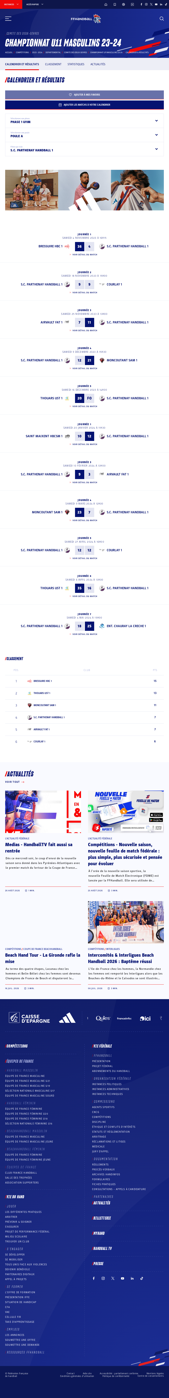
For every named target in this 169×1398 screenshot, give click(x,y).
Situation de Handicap (20, 1302)
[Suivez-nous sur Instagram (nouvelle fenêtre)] (146, 4)
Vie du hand (15, 1197)
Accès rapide (32, 4)
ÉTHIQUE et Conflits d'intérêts (113, 1126)
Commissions (104, 1101)
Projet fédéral (102, 1066)
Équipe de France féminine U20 (26, 1113)
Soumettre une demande (22, 1344)
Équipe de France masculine (25, 1076)
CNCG (95, 1112)
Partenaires (104, 1196)
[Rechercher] (162, 19)
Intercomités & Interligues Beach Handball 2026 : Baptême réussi (121, 958)
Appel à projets (16, 1279)
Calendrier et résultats (22, 64)
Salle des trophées (18, 1177)
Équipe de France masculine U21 (27, 1081)
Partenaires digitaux (20, 1274)
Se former (15, 1286)
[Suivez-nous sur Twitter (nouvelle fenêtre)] (151, 4)
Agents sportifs (103, 1107)
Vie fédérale (103, 1046)
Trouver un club (17, 1241)
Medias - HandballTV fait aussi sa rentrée (38, 848)
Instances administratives (110, 1089)
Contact (71, 1373)
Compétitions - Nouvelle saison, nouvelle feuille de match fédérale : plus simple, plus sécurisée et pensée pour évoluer (125, 854)
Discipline (99, 1122)
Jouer (11, 1206)
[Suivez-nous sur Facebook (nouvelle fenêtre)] (141, 4)
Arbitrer (11, 1216)
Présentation (101, 1061)
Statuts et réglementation (111, 1131)
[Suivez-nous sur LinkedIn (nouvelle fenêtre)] (161, 4)
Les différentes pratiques (23, 1212)
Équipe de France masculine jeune (29, 1141)
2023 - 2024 (37, 52)
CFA (7, 1307)
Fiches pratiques (104, 1184)
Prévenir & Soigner (18, 1221)
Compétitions (22, 52)
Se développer (15, 1254)
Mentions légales (155, 1373)
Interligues (113, 949)
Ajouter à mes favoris (87, 94)
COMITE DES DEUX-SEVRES (75, 52)
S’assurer (12, 1226)
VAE (7, 1312)
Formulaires (101, 1179)
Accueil (9, 52)
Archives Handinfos (106, 1174)
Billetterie (102, 1218)
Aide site (87, 1373)
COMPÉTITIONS (101, 1117)
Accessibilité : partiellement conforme (119, 1373)
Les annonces (14, 1335)
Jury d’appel (100, 1151)
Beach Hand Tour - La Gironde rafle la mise (42, 958)
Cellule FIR (13, 1317)
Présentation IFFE (17, 1297)
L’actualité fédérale (17, 838)
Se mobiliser (14, 1259)
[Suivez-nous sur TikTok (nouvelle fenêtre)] (166, 4)
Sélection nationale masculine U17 (30, 1090)
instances (9, 4)
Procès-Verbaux (103, 1169)
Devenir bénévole (17, 1269)
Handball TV (103, 1249)
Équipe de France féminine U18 (26, 1118)
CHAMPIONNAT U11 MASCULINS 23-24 (106, 52)
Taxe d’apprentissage (19, 1321)
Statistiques (76, 64)
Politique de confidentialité (115, 1376)
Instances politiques (107, 1084)
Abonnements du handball (111, 1071)
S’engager (15, 1249)
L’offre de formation (20, 1292)
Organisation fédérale (112, 1078)
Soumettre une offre (20, 1340)
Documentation (106, 1159)
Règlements (100, 1164)
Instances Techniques (107, 1094)
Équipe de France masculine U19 (27, 1085)
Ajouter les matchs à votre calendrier (87, 104)
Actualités (97, 64)
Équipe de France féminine (23, 1108)
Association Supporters (22, 1182)
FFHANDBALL (103, 1055)
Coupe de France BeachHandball (42, 949)
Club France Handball (21, 1172)
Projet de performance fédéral (27, 1231)
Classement (53, 64)
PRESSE (98, 1264)
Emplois (13, 1329)
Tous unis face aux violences (26, 1264)
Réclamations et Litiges (109, 1141)
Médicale (98, 1146)
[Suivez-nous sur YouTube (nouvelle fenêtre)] (156, 4)
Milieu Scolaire (16, 1236)
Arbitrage (99, 1136)
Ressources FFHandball (26, 1352)
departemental (53, 52)
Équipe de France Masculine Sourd (29, 1095)
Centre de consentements (151, 1376)
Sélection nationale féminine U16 (28, 1123)
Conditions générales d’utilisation (77, 1376)
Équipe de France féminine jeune (28, 1159)
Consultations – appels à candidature (119, 1189)
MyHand (99, 1233)
